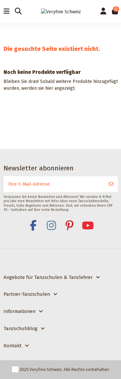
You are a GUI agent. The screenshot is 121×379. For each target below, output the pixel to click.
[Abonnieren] (111, 184)
